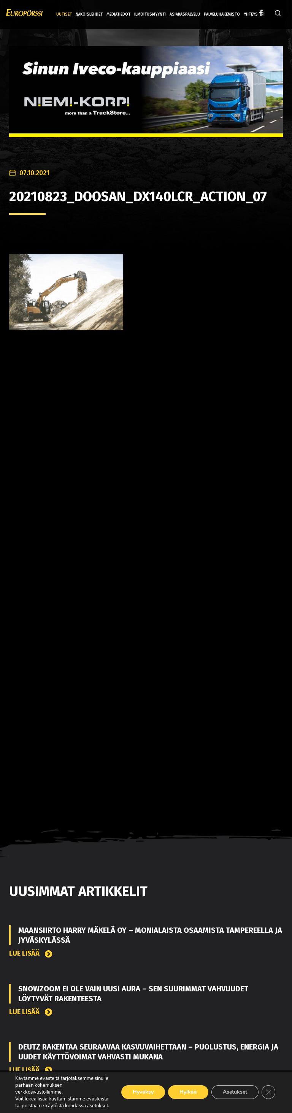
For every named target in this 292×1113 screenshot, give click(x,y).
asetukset (97, 1105)
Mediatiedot (118, 14)
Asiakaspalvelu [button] (185, 14)
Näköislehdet (89, 14)
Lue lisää (25, 954)
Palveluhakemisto (222, 14)
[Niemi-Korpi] (146, 97)
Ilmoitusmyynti (150, 14)
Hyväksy (143, 1092)
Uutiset (64, 14)
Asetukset (235, 1092)
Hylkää (188, 1092)
